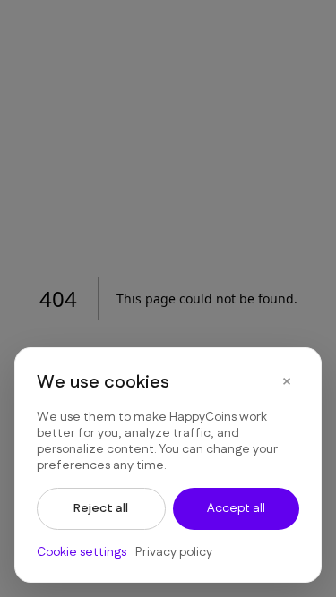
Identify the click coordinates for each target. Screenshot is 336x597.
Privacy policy (173, 552)
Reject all (100, 508)
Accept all (236, 508)
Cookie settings (81, 552)
